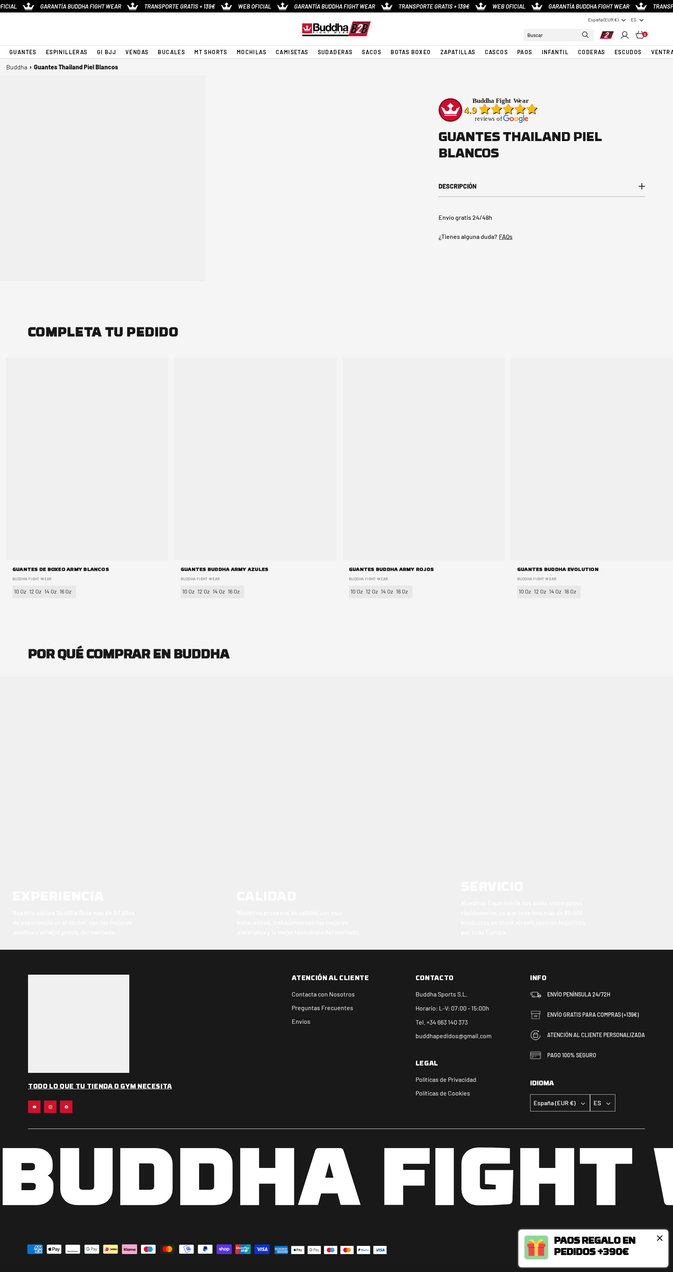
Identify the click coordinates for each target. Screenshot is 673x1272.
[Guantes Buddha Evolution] (592, 459)
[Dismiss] (660, 1238)
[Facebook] (66, 1107)
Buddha (16, 67)
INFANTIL (555, 52)
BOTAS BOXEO (411, 52)
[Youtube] (34, 1107)
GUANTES (23, 52)
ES (633, 19)
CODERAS (591, 52)
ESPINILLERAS (67, 52)
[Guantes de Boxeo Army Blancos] (87, 459)
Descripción (458, 186)
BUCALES (171, 52)
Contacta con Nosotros (323, 994)
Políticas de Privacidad (446, 1079)
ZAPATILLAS (458, 52)
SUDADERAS (335, 52)
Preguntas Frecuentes (322, 1007)
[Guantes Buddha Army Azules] (255, 459)
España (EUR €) (603, 19)
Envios (301, 1021)
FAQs (506, 236)
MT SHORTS (210, 52)
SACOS (371, 52)
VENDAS (136, 52)
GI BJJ (106, 52)
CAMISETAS (292, 52)
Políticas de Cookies (443, 1093)
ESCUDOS (628, 52)
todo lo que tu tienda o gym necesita (100, 1087)
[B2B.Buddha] (336, 28)
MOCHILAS (251, 52)
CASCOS (496, 52)
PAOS (524, 52)
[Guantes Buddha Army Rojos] (424, 459)
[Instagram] (50, 1107)
